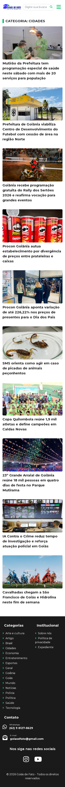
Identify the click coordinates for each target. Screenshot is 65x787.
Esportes (11, 663)
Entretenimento (16, 658)
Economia (12, 653)
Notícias (11, 688)
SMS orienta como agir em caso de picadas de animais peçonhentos (30, 368)
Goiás (9, 678)
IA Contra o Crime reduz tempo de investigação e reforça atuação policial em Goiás (30, 541)
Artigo (10, 638)
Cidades (11, 648)
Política (11, 698)
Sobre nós (44, 633)
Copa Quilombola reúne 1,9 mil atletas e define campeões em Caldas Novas (29, 424)
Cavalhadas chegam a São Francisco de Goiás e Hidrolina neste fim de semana (29, 597)
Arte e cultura (15, 633)
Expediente (46, 647)
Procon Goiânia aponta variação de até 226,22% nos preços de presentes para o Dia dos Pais (31, 312)
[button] (58, 7)
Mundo (10, 683)
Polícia (10, 693)
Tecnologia (13, 707)
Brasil (9, 643)
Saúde (10, 702)
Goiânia (10, 673)
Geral (9, 668)
